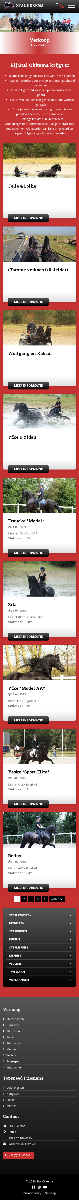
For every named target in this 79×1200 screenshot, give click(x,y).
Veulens (15, 963)
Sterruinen (18, 931)
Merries (15, 955)
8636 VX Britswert (20, 1137)
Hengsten (17, 923)
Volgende (57, 899)
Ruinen (14, 939)
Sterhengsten (20, 915)
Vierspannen (19, 980)
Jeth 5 (12, 1132)
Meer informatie (28, 218)
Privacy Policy (32, 1193)
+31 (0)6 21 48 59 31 (20, 1155)
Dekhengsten (15, 1087)
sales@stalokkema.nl (22, 1144)
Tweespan (17, 972)
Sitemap (50, 1193)
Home (33, 45)
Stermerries (18, 947)
